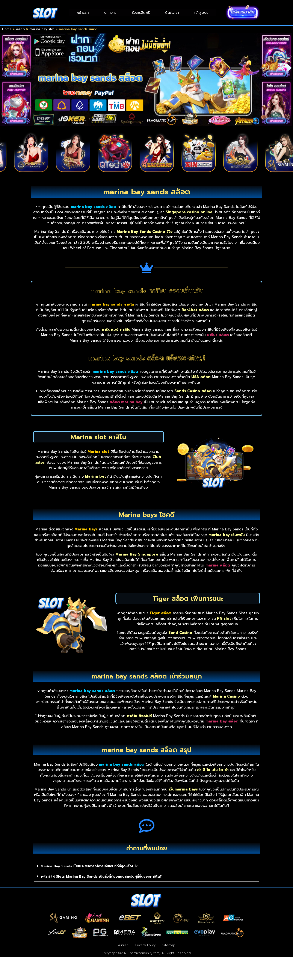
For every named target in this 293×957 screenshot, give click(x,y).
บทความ (110, 12)
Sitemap (168, 945)
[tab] (146, 866)
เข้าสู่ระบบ (201, 12)
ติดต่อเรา (172, 12)
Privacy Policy (145, 945)
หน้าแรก (83, 12)
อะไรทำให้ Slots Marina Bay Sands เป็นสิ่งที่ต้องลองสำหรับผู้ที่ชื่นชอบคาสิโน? (101, 876)
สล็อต (20, 29)
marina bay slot (41, 29)
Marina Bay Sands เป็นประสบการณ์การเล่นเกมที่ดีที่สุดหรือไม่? (89, 866)
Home (7, 29)
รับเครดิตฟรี (141, 12)
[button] (133, 176)
